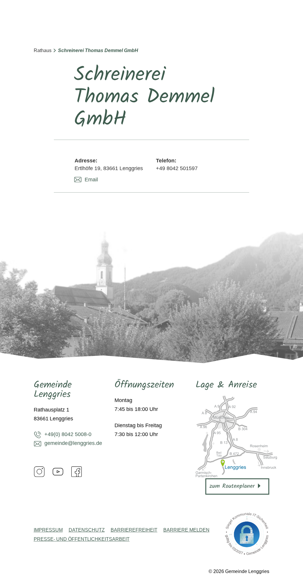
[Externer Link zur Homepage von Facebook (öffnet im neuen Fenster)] (76, 471)
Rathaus (42, 50)
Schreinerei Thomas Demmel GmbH (98, 50)
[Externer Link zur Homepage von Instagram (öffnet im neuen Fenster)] (39, 471)
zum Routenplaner (232, 486)
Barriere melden (186, 530)
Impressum (48, 530)
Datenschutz (87, 530)
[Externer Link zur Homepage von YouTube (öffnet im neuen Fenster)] (58, 471)
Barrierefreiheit (134, 530)
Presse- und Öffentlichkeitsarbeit (82, 539)
